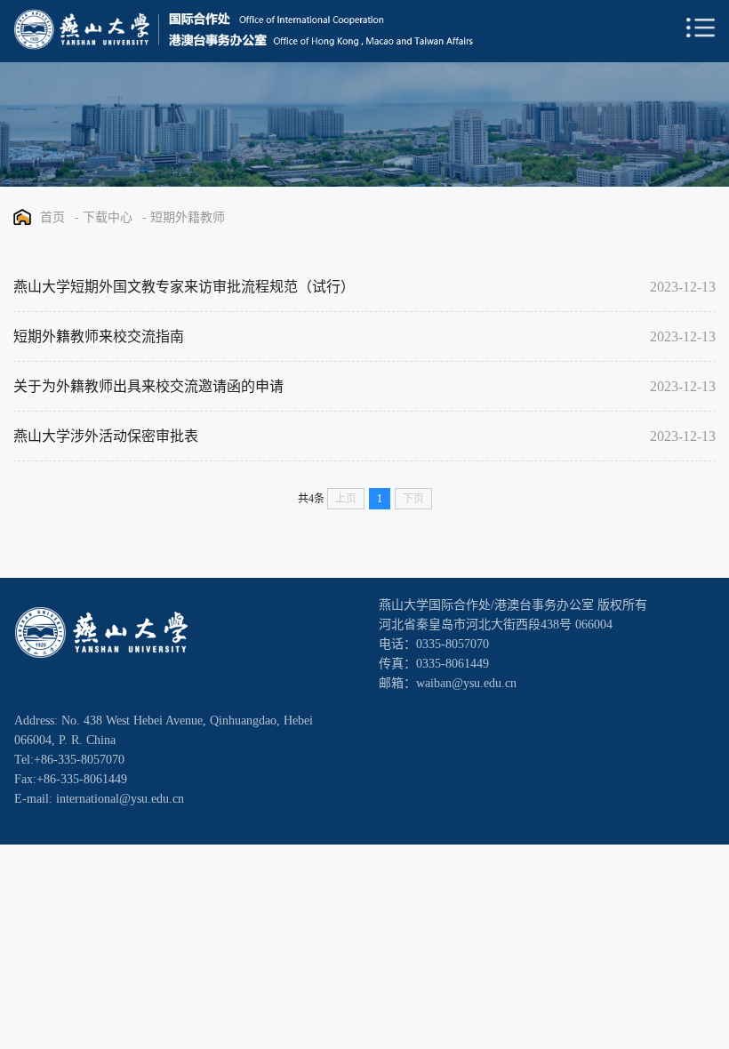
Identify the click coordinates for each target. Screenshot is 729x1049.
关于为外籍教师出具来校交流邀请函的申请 (148, 386)
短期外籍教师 (187, 217)
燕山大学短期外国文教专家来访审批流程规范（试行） (184, 286)
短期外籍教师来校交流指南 (98, 336)
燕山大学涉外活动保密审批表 (105, 436)
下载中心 (107, 217)
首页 (52, 217)
